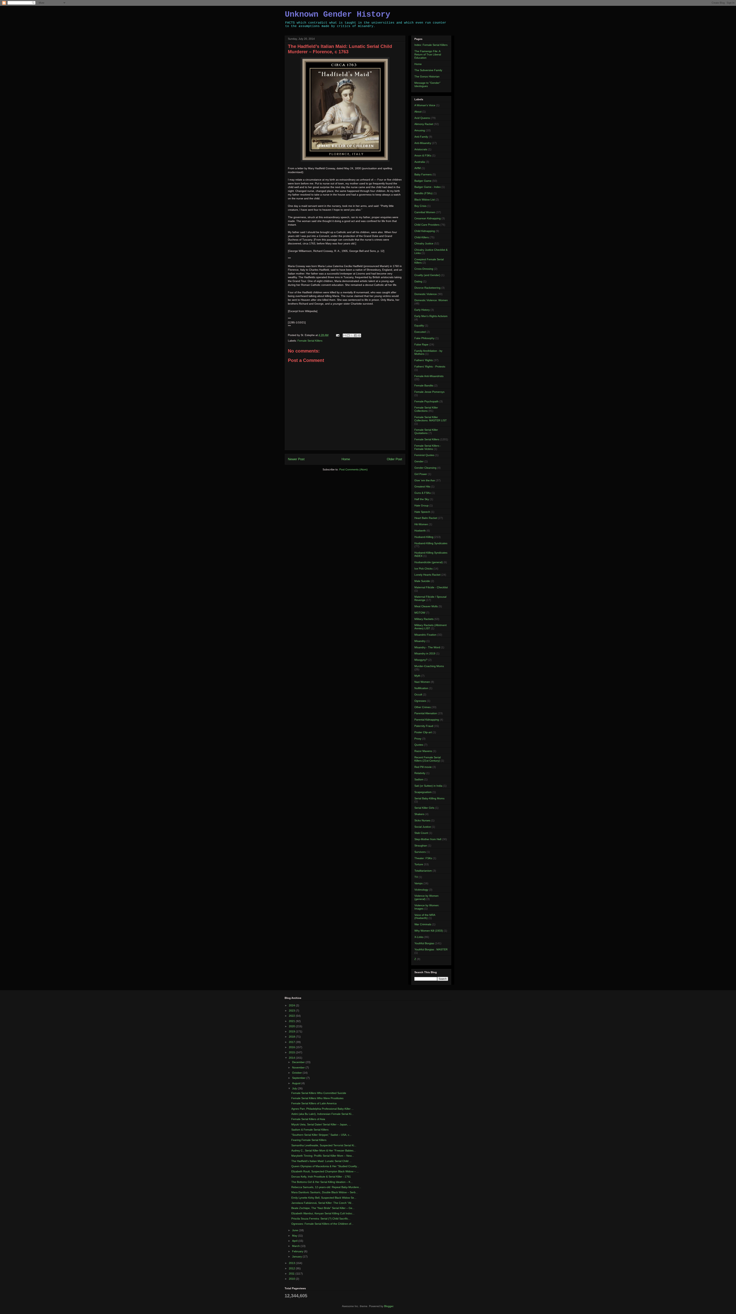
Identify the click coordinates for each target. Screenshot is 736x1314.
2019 (292, 1031)
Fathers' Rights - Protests (429, 366)
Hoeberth (420, 530)
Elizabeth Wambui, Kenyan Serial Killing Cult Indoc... (323, 1213)
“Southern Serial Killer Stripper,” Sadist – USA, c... (321, 1134)
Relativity (419, 773)
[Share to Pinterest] (359, 335)
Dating (418, 281)
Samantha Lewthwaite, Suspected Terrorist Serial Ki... (323, 1145)
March (296, 1245)
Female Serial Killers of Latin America (314, 1103)
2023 (292, 1010)
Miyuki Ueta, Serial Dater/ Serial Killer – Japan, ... (321, 1124)
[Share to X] (352, 335)
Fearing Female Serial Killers (308, 1139)
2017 (292, 1042)
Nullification (421, 688)
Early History (422, 309)
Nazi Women (422, 681)
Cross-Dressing (423, 268)
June (295, 1230)
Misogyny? (420, 659)
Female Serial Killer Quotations (426, 431)
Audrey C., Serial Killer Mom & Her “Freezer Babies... (323, 1150)
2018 (292, 1036)
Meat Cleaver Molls (426, 606)
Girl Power (420, 474)
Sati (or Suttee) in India (428, 785)
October (297, 1072)
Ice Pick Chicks (423, 568)
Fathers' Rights (423, 360)
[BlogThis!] (348, 335)
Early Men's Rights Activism (431, 316)
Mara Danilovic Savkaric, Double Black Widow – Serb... (324, 1192)
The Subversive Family (428, 70)
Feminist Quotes (424, 455)
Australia (419, 161)
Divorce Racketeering (427, 287)
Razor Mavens (423, 751)
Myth (417, 675)
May (295, 1235)
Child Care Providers (426, 224)
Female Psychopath (426, 401)
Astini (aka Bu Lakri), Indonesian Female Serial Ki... (322, 1113)
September (299, 1077)
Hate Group (421, 505)
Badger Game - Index (427, 186)
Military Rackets (424, 618)
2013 (292, 1263)
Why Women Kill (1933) (428, 930)
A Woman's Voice (424, 105)
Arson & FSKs (422, 155)
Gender (419, 461)
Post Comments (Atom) (353, 469)
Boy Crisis (420, 205)
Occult (418, 694)
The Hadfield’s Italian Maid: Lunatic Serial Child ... (321, 1161)
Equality (419, 325)
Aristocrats (420, 149)
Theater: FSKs (423, 858)
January (297, 1256)
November (299, 1067)
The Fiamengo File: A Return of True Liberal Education (427, 54)
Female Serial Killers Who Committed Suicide (318, 1093)
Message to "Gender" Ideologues (427, 84)
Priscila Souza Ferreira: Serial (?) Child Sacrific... (320, 1218)
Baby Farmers (423, 174)
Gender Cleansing (425, 467)
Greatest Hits (422, 486)
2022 (292, 1015)
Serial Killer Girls (424, 807)
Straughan (420, 845)
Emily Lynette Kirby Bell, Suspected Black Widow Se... (323, 1197)
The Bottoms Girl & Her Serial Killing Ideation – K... (322, 1181)
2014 (292, 1057)
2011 (292, 1273)
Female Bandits (423, 385)
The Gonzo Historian (426, 76)
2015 (292, 1052)
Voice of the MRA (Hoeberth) (424, 916)
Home (346, 459)
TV (416, 876)
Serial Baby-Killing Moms (429, 798)
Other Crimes (422, 707)
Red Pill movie (423, 766)
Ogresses (420, 700)
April (295, 1240)
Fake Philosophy (424, 338)
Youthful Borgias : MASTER (431, 949)
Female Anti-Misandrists (429, 376)
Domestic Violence (425, 294)
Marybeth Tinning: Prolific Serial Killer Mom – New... (322, 1155)
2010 (292, 1278)
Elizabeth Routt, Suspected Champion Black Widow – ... (325, 1171)
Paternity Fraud (423, 725)
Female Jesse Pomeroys (429, 391)
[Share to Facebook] (355, 335)
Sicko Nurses (422, 820)
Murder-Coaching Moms (429, 666)
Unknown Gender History (337, 14)
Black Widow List (424, 199)
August (296, 1083)
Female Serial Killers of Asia (308, 1119)
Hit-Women (421, 524)
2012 (292, 1268)
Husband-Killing (423, 536)
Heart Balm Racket (425, 517)
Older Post (394, 459)
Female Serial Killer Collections (426, 409)
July (295, 1088)
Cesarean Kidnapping (427, 218)
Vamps (418, 883)
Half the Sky (421, 499)
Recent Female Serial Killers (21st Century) (427, 759)
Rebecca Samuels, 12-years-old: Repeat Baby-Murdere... (326, 1187)
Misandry (420, 641)
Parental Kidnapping (426, 719)
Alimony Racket (423, 124)
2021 (292, 1021)
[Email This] (345, 335)
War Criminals (422, 924)
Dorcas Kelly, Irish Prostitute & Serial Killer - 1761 (321, 1176)
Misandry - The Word (427, 647)
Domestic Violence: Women (431, 300)
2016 (292, 1047)
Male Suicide (422, 581)
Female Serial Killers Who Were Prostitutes (317, 1098)
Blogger (388, 1306)
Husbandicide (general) (428, 562)
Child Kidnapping (424, 231)
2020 (292, 1026)
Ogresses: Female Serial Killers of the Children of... (322, 1223)
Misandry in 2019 (424, 653)
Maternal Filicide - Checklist (431, 587)
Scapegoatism (423, 792)
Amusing (419, 130)
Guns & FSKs (422, 492)
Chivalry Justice (423, 243)
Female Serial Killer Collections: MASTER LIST (430, 419)
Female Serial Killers (309, 340)
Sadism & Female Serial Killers (310, 1129)
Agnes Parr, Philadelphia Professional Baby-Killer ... (322, 1108)
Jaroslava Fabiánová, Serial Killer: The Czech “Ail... (322, 1202)
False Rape (421, 344)
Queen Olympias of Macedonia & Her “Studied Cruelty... (325, 1166)
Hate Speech (422, 511)
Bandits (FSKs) (423, 193)
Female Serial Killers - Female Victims (427, 447)
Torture (418, 864)
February (298, 1251)
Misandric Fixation (425, 634)
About (417, 111)
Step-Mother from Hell (427, 839)
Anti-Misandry (422, 143)
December (299, 1062)
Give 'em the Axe (424, 480)
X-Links (418, 936)
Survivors (420, 851)
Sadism (418, 779)
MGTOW (419, 612)
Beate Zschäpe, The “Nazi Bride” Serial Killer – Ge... (323, 1208)
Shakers (419, 814)
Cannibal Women (424, 212)
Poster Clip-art (423, 732)
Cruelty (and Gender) (427, 275)
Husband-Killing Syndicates (430, 543)
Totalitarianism (423, 870)
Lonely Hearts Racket (427, 574)
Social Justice (422, 826)
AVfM (417, 168)
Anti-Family (421, 136)
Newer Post (296, 459)
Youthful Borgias (424, 943)
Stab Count (421, 832)
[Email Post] (337, 335)
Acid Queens (422, 117)
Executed (420, 331)
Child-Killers (421, 237)
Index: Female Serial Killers (431, 44)
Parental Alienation (425, 713)
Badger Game (422, 180)
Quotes (418, 744)
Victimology (421, 889)
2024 (292, 1005)
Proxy (417, 738)
